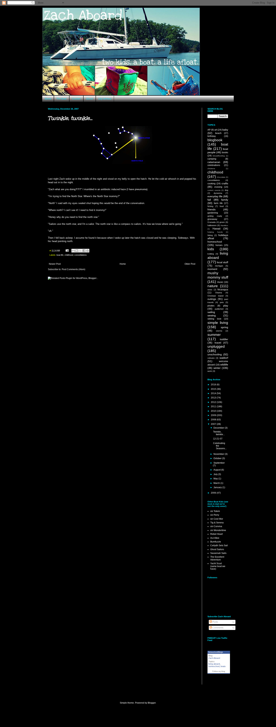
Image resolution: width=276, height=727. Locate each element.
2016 (214, 384)
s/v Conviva (216, 526)
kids (210, 249)
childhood (69, 255)
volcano (211, 358)
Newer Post (55, 264)
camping (211, 159)
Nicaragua (222, 289)
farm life (218, 203)
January (217, 487)
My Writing (105, 98)
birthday (211, 136)
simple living (217, 323)
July (215, 474)
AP (208, 130)
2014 (214, 393)
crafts (225, 183)
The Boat (61, 98)
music (220, 282)
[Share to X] (80, 251)
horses (219, 245)
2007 (214, 424)
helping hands (215, 232)
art (215, 130)
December (219, 428)
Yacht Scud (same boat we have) (217, 566)
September (219, 463)
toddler (224, 339)
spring (224, 327)
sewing (211, 315)
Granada (211, 222)
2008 (214, 419)
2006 (214, 493)
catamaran (213, 162)
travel (218, 342)
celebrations (213, 165)
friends (211, 209)
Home (48, 98)
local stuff (222, 262)
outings (211, 298)
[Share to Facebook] (84, 251)
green (222, 222)
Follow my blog (218, 671)
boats (223, 666)
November (219, 454)
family (224, 199)
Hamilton (224, 225)
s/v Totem (215, 511)
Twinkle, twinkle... (219, 433)
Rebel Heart (216, 534)
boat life (60, 255)
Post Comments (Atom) (73, 269)
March (216, 483)
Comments (217, 627)
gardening (212, 212)
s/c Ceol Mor (216, 519)
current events (213, 190)
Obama (218, 292)
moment (212, 268)
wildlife (224, 364)
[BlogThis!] (77, 251)
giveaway (212, 219)
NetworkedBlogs (215, 652)
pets (222, 302)
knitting (210, 254)
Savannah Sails (218, 553)
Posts (215, 622)
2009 (214, 415)
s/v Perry (214, 515)
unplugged (216, 346)
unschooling (214, 354)
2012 (214, 402)
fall (209, 199)
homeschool (214, 241)
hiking (210, 235)
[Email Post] (67, 250)
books (225, 152)
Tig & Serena (217, 522)
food (222, 206)
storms (219, 331)
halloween (211, 225)
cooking (211, 183)
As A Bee (214, 538)
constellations (80, 255)
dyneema (218, 193)
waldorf (223, 357)
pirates (210, 305)
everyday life (214, 196)
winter (217, 367)
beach (218, 133)
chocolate (221, 177)
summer (214, 335)
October (217, 458)
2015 (214, 389)
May (215, 478)
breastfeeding (219, 156)
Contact (76, 98)
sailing (211, 312)
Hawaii (216, 228)
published (219, 309)
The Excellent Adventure (217, 558)
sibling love (214, 319)
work (209, 371)
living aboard (214, 664)
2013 (214, 397)
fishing (210, 206)
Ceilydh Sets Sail (219, 545)
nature (212, 286)
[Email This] (73, 251)
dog (226, 190)
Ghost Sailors (217, 549)
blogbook (214, 140)
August (217, 469)
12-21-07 (217, 438)
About (89, 98)
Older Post (190, 264)
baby (225, 129)
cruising (218, 187)
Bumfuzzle (215, 541)
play (225, 305)
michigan (219, 266)
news (209, 289)
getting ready (214, 216)
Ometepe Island (215, 296)
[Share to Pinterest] (87, 251)
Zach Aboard (214, 658)
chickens (211, 168)
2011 (214, 406)
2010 (214, 411)
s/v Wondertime (218, 530)
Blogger (152, 703)
